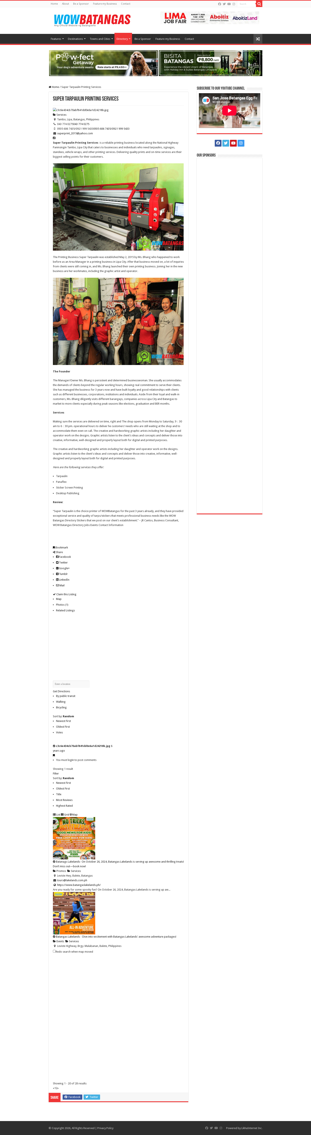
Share (59, 552)
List (58, 814)
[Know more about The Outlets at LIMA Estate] (209, 17)
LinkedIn (63, 579)
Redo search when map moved (74, 951)
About (65, 3)
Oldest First (63, 726)
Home (54, 3)
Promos (61, 871)
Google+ (64, 568)
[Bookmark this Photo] (54, 755)
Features (56, 38)
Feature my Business (105, 3)
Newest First (63, 721)
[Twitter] (224, 4)
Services (61, 114)
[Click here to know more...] (155, 62)
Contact (125, 3)
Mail (62, 585)
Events (60, 941)
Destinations (75, 38)
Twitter (63, 562)
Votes (59, 732)
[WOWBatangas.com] (92, 20)
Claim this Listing (66, 594)
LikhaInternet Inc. (251, 1128)
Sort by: (63, 716)
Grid (66, 814)
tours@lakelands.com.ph (72, 880)
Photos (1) (62, 604)
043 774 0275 (81, 124)
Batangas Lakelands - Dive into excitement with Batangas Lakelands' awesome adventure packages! (116, 936)
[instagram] (233, 4)
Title (58, 794)
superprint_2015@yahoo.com (75, 133)
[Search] (259, 4)
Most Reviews (64, 800)
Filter (56, 773)
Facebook (64, 556)
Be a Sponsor (81, 3)
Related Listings (65, 610)
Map (59, 599)
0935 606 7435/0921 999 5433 (111, 128)
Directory (122, 38)
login (71, 760)
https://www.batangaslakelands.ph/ (79, 885)
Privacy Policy (105, 1128)
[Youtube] (229, 4)
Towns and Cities (100, 38)
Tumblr (63, 574)
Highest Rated (64, 805)
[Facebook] (220, 4)
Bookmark (61, 547)
